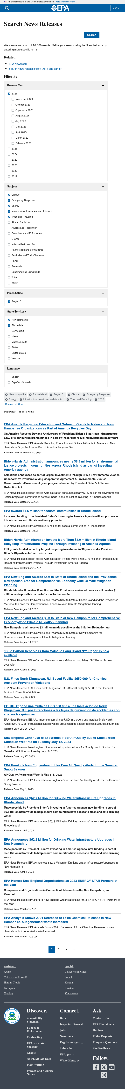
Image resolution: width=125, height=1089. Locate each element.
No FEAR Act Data (39, 1059)
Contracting (34, 1037)
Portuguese (10, 988)
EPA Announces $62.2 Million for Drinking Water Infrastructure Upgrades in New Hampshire (60, 841)
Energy (12, 399)
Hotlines (98, 1030)
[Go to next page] (66, 949)
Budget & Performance (35, 1029)
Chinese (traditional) (15, 977)
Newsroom (66, 1036)
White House (68, 1060)
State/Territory (16, 312)
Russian (69, 988)
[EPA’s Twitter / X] (104, 1067)
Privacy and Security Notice (40, 1072)
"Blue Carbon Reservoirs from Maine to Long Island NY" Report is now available (56, 653)
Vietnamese (71, 993)
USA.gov (65, 1054)
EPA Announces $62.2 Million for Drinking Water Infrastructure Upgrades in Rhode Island (60, 800)
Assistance (10, 966)
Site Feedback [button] (101, 1048)
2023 (101, 399)
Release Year (15, 85)
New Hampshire (17, 394)
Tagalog (8, 993)
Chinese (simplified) (76, 972)
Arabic (8, 972)
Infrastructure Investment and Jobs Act (43, 399)
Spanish (69, 966)
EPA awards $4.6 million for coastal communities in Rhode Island (52, 511)
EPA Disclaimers (103, 1024)
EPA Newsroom (18, 64)
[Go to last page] (73, 949)
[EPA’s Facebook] (96, 1067)
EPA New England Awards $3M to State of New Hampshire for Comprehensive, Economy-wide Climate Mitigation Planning (62, 620)
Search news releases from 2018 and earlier (35, 69)
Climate (75, 394)
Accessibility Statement (34, 1020)
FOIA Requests (102, 1036)
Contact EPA (101, 1018)
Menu (115, 8)
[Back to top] (116, 1080)
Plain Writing (35, 1065)
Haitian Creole (12, 983)
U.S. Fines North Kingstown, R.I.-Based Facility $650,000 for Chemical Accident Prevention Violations (55, 681)
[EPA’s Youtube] (111, 1067)
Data (63, 1018)
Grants (31, 1052)
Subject (12, 187)
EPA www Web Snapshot (36, 1044)
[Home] (60, 8)
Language (13, 369)
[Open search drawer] (7, 8)
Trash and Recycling (80, 399)
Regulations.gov (70, 1042)
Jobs (63, 1030)
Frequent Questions (105, 1042)
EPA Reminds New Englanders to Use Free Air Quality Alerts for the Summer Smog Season (61, 767)
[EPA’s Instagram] (104, 1075)
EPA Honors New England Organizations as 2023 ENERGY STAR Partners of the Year (60, 883)
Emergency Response (98, 394)
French (68, 977)
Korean (69, 983)
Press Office (15, 293)
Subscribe (66, 1048)
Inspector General (71, 1024)
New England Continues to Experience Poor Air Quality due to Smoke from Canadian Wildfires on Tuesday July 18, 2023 (59, 740)
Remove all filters (14, 404)
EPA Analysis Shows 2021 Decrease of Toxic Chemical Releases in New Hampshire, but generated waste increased (57, 920)
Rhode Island (39, 394)
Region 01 (59, 394)
